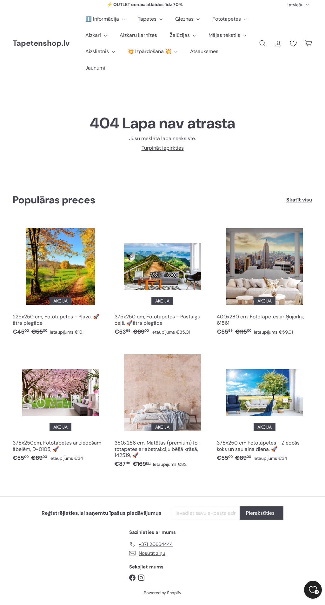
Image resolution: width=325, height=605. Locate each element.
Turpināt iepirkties (163, 148)
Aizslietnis (97, 51)
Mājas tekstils (225, 35)
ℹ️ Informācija (102, 19)
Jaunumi (95, 68)
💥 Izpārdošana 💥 (150, 51)
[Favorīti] (293, 43)
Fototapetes (227, 19)
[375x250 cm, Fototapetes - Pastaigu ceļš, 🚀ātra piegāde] (162, 280)
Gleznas (185, 19)
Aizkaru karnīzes (138, 35)
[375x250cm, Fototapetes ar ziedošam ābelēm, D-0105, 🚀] (60, 406)
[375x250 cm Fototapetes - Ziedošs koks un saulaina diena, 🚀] (264, 406)
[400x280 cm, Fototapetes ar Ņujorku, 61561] (264, 280)
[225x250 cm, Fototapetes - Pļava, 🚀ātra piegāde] (60, 280)
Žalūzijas (180, 35)
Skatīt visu (299, 200)
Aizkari (93, 35)
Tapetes (148, 19)
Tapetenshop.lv (41, 43)
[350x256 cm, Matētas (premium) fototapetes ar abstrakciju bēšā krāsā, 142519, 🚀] (162, 409)
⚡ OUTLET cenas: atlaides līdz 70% (145, 4)
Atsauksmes (204, 51)
